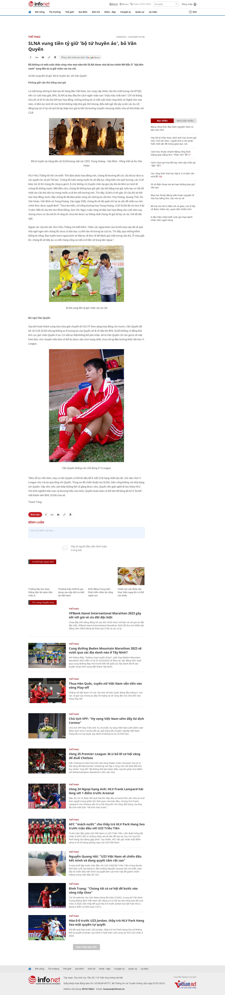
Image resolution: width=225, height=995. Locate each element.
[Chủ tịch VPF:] (47, 725)
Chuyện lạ (125, 11)
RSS (195, 11)
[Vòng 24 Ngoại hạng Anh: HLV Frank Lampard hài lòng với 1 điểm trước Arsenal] (47, 796)
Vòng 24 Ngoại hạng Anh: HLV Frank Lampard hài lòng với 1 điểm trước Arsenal (106, 791)
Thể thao (34, 37)
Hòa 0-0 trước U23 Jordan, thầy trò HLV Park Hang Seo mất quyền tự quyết (106, 922)
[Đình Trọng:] (47, 895)
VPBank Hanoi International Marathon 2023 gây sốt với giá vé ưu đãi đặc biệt (105, 615)
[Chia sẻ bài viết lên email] (43, 57)
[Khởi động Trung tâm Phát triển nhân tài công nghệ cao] (101, 576)
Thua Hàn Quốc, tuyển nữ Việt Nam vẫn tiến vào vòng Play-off (105, 685)
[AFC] (47, 831)
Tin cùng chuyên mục (43, 602)
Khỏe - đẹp (110, 11)
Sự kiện (153, 11)
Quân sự (139, 11)
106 (160, 176)
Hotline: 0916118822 (142, 4)
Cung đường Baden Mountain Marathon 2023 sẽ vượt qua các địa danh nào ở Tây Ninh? (105, 650)
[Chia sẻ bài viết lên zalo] (36, 57)
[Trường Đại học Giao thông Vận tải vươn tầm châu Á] (41, 576)
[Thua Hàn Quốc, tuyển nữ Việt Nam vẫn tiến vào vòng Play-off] (47, 690)
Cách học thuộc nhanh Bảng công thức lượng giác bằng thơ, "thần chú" (171, 153)
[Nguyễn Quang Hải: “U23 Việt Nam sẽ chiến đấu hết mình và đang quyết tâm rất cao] (47, 863)
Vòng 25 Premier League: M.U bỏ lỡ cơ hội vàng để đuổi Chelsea (104, 756)
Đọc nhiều (162, 120)
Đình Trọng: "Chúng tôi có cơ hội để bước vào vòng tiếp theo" (103, 890)
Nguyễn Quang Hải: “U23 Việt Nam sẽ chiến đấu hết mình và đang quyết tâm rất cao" (105, 858)
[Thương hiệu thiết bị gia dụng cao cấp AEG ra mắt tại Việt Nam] (71, 576)
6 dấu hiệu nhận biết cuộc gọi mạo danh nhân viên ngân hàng (172, 219)
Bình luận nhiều (185, 120)
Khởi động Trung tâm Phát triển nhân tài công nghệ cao (100, 592)
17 (188, 154)
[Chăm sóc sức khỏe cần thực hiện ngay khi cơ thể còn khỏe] (131, 576)
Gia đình (83, 11)
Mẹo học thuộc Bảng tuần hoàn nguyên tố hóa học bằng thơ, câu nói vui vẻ (172, 197)
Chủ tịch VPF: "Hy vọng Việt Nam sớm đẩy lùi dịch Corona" (106, 721)
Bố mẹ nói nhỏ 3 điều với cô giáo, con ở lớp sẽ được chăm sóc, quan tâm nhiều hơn (173, 208)
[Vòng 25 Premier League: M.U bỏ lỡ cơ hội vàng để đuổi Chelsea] (47, 760)
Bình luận (35, 514)
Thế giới (69, 11)
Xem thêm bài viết (86, 947)
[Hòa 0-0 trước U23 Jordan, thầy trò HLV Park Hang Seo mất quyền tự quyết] (47, 927)
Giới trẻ (96, 11)
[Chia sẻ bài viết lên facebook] (30, 57)
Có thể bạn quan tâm (43, 561)
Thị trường (55, 11)
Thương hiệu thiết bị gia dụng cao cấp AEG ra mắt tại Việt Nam (71, 592)
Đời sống (40, 11)
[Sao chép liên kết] (49, 57)
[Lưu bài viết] (55, 57)
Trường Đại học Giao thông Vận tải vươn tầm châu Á (40, 592)
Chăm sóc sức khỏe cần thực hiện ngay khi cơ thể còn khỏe (131, 592)
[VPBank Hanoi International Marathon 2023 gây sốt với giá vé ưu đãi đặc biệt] (47, 620)
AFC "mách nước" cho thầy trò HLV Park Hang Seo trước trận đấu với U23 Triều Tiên (107, 826)
